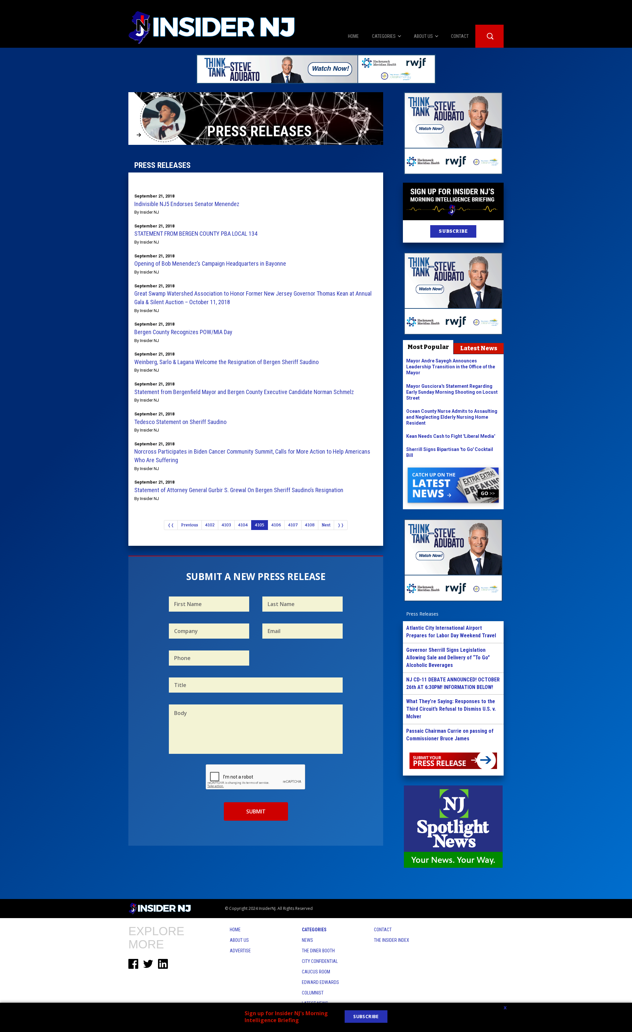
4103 (226, 525)
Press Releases (422, 614)
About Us (239, 940)
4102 (210, 525)
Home (235, 929)
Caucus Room (316, 971)
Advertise (240, 950)
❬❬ (171, 525)
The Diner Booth (318, 950)
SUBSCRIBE (453, 231)
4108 (310, 525)
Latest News (478, 348)
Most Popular (428, 347)
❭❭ (340, 525)
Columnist (313, 992)
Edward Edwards (320, 982)
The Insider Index (391, 940)
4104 (243, 525)
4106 (276, 525)
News (307, 940)
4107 (293, 525)
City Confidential (320, 961)
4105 (259, 525)
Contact (383, 929)
